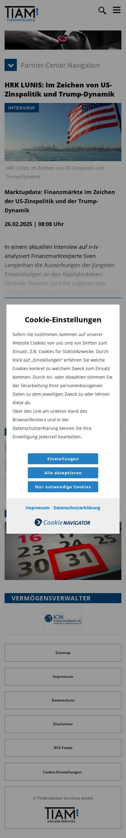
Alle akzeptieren (63, 473)
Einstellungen (63, 458)
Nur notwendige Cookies (63, 487)
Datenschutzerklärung (77, 508)
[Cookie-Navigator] (62, 524)
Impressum (38, 508)
